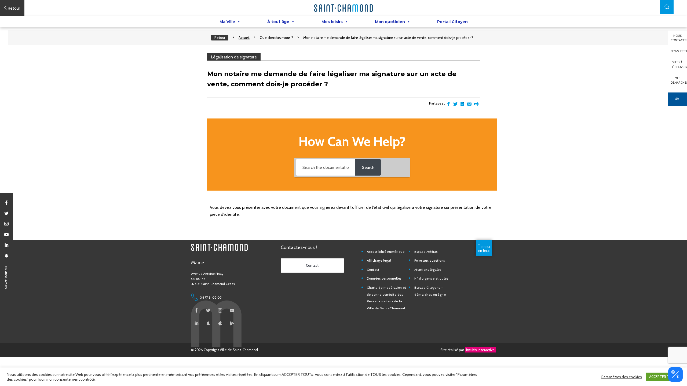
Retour (219, 37)
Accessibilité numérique (386, 252)
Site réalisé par (467, 350)
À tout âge (278, 21)
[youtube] (6, 234)
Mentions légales (427, 270)
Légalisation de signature (234, 57)
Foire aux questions (429, 260)
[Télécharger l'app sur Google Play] (231, 323)
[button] (667, 7)
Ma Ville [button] (227, 21)
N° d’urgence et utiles (431, 278)
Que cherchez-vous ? (276, 37)
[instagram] (6, 224)
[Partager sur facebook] (448, 104)
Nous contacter (679, 38)
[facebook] (6, 203)
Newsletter (679, 51)
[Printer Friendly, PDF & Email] (462, 104)
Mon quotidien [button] (390, 21)
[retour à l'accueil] (343, 8)
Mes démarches (679, 80)
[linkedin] (6, 245)
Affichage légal (379, 260)
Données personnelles (384, 278)
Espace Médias (426, 252)
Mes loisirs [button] (332, 21)
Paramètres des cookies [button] (621, 376)
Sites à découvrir (679, 64)
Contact (373, 270)
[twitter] (6, 213)
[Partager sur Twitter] (455, 104)
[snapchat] (6, 256)
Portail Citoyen (452, 21)
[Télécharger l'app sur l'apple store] (220, 323)
